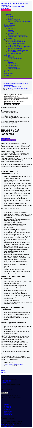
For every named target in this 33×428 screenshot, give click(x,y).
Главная (6, 404)
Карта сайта (8, 414)
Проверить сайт (6, 10)
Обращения (8, 411)
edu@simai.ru (5, 383)
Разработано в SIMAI (8, 425)
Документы (8, 408)
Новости (7, 409)
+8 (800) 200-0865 (6, 381)
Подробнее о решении (8, 140)
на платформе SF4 (7, 426)
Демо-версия (5, 138)
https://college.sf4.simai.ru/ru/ (13, 364)
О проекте (7, 406)
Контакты (7, 413)
